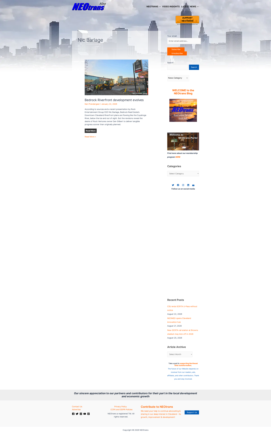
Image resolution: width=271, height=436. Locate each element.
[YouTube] (84, 414)
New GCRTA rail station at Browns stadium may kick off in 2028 (182, 332)
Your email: (172, 36)
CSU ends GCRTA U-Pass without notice (182, 308)
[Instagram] (81, 414)
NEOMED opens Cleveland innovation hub (179, 320)
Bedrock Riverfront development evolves (114, 100)
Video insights (171, 6)
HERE (177, 157)
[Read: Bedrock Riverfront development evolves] (116, 77)
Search (170, 63)
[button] (159, 6)
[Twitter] (77, 414)
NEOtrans (152, 6)
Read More (91, 131)
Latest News (188, 6)
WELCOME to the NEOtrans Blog (183, 92)
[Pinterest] (88, 414)
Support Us (192, 412)
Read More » (90, 136)
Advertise (76, 409)
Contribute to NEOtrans (157, 407)
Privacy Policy (120, 406)
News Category (175, 78)
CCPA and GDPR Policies (121, 409)
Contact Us (77, 406)
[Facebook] (73, 414)
